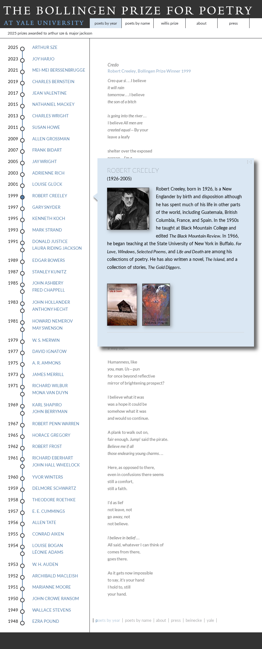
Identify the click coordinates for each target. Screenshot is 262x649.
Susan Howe (46, 127)
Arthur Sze (45, 47)
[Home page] (128, 14)
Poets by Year (106, 23)
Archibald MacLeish (55, 576)
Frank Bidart (47, 150)
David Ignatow (49, 351)
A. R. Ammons (46, 363)
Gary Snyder (46, 207)
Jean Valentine (49, 93)
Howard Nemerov (52, 321)
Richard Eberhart (52, 458)
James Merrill (48, 374)
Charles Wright (50, 116)
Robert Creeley (49, 196)
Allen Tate (44, 522)
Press (233, 23)
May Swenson (47, 328)
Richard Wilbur (50, 386)
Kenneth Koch (48, 218)
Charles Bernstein (53, 82)
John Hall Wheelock (56, 465)
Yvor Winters (47, 477)
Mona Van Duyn (50, 393)
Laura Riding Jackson (57, 248)
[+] (254, 162)
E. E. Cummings (48, 511)
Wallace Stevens (51, 610)
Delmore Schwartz (54, 488)
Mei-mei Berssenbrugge (58, 70)
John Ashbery (47, 283)
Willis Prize (169, 23)
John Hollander (51, 302)
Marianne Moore (51, 587)
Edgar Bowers (48, 260)
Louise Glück (47, 184)
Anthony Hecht (50, 309)
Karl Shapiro (47, 405)
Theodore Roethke (54, 500)
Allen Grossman (51, 139)
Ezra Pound (45, 621)
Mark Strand (47, 230)
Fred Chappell (48, 290)
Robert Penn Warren (55, 424)
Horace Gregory (51, 435)
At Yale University (45, 23)
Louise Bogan (47, 545)
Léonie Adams (47, 552)
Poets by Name (137, 23)
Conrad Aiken (48, 534)
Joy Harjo (43, 59)
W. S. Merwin (46, 340)
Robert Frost (47, 446)
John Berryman (49, 412)
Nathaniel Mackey (53, 104)
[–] (249, 162)
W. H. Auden (45, 564)
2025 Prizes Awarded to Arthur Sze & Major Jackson (20, 33)
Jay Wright (44, 162)
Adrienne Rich (48, 173)
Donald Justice (50, 241)
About (201, 23)
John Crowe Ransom (55, 599)
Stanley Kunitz (49, 272)
